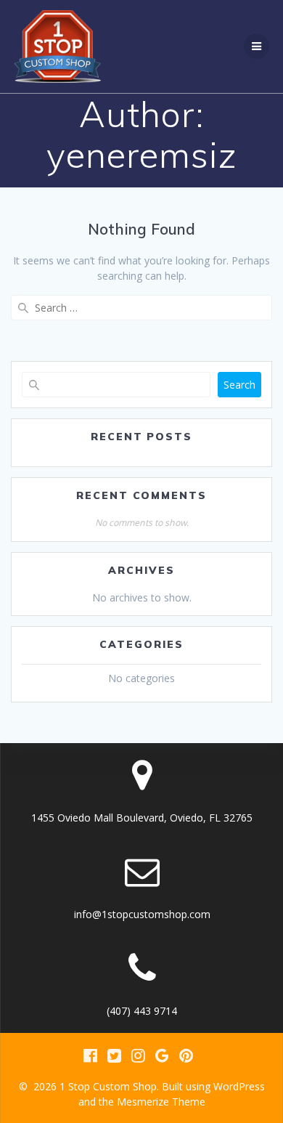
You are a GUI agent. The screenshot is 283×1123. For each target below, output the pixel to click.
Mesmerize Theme (161, 1101)
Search (239, 385)
